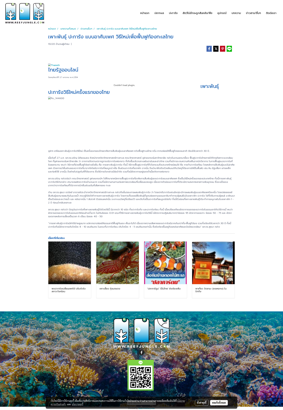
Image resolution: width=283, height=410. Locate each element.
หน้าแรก (144, 13)
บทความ (236, 13)
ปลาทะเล (159, 13)
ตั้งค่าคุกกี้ (201, 402)
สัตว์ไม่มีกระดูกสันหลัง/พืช (197, 13)
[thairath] (54, 65)
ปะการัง (173, 13)
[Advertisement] (141, 125)
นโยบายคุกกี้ (77, 404)
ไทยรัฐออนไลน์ (63, 70)
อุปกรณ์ (221, 13)
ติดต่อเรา (271, 13)
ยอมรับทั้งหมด (219, 402)
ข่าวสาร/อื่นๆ (253, 13)
